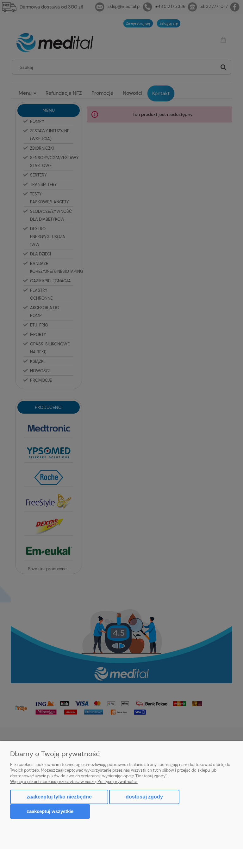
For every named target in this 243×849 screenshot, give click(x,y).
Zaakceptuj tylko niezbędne (59, 796)
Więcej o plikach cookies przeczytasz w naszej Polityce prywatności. (74, 781)
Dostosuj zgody (144, 796)
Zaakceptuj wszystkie (50, 811)
